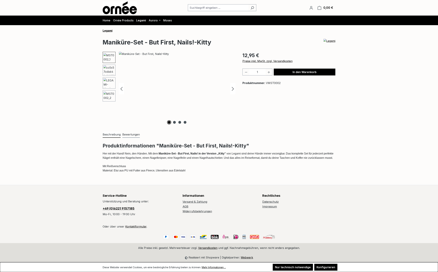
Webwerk (247, 257)
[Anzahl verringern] (246, 72)
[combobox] (218, 7)
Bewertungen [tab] (131, 134)
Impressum (269, 206)
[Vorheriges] (121, 88)
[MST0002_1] (177, 88)
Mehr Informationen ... (214, 267)
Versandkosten (207, 248)
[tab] (112, 135)
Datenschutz (270, 201)
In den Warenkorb (305, 72)
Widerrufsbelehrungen (197, 211)
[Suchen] (252, 7)
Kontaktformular (135, 226)
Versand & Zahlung (195, 201)
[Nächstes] (232, 88)
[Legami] (329, 43)
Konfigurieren (326, 267)
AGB (185, 206)
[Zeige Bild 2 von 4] (174, 122)
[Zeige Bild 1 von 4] (169, 122)
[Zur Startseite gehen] (120, 7)
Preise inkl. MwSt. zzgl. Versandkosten (267, 61)
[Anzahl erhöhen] (269, 72)
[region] (169, 88)
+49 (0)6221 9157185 (118, 208)
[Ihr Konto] (311, 7)
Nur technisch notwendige (293, 267)
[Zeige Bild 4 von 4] (185, 122)
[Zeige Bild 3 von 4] (179, 122)
